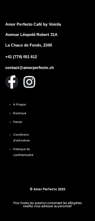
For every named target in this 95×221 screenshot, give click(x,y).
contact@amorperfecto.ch (29, 68)
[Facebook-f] (11, 82)
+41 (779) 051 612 (21, 57)
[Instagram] (29, 82)
